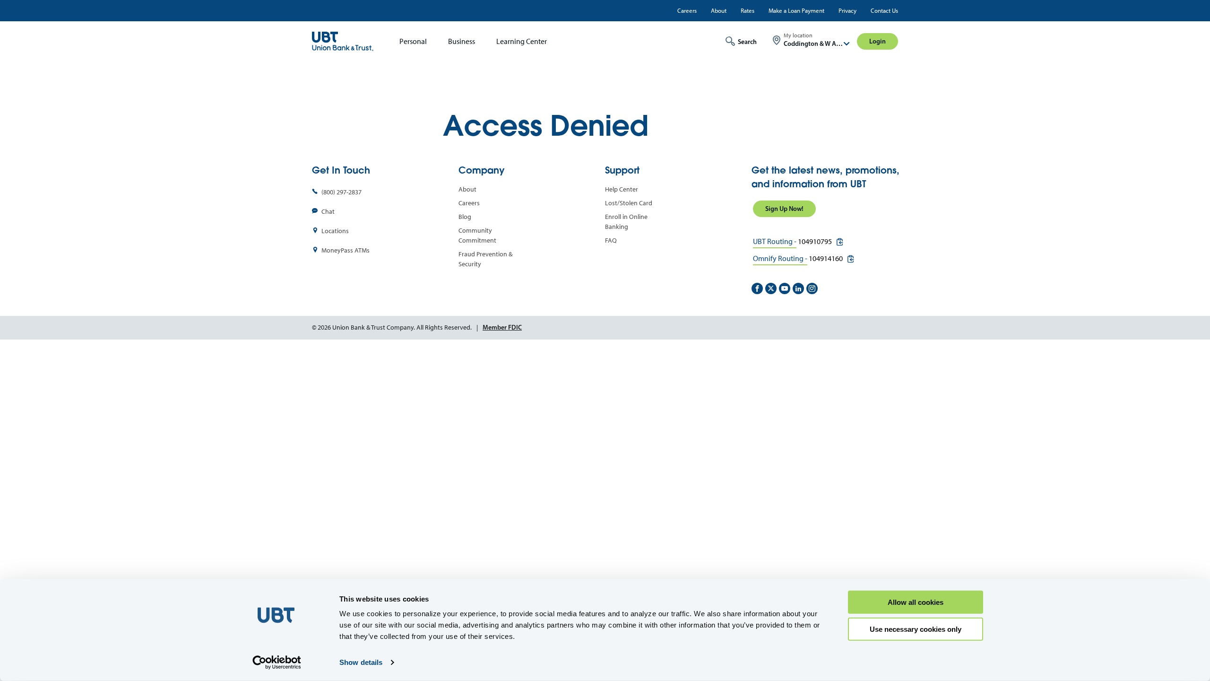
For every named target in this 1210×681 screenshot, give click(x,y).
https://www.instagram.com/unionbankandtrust (812, 288)
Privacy (847, 10)
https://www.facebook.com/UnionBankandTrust (757, 288)
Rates (747, 10)
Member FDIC (502, 327)
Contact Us (884, 10)
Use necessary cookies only (915, 629)
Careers (687, 10)
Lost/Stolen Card (628, 203)
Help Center (621, 189)
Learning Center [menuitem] (521, 41)
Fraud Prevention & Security (485, 259)
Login (877, 41)
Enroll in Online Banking (626, 222)
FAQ (611, 240)
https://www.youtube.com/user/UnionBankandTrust (784, 288)
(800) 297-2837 (341, 192)
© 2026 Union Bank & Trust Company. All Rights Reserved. (392, 327)
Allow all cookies (915, 602)
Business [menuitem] (461, 41)
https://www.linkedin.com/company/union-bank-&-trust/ (798, 288)
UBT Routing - (774, 241)
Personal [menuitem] (413, 41)
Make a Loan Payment (796, 10)
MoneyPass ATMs (345, 250)
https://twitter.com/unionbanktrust (771, 288)
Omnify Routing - (780, 258)
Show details (360, 662)
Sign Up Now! (784, 208)
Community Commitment (477, 235)
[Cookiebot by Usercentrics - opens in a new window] (276, 662)
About (718, 10)
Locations (335, 231)
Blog (464, 217)
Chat (328, 212)
